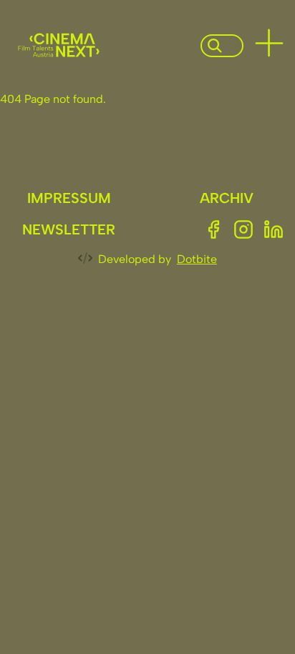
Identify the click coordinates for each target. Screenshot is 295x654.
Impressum (69, 198)
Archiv (226, 198)
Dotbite (197, 259)
